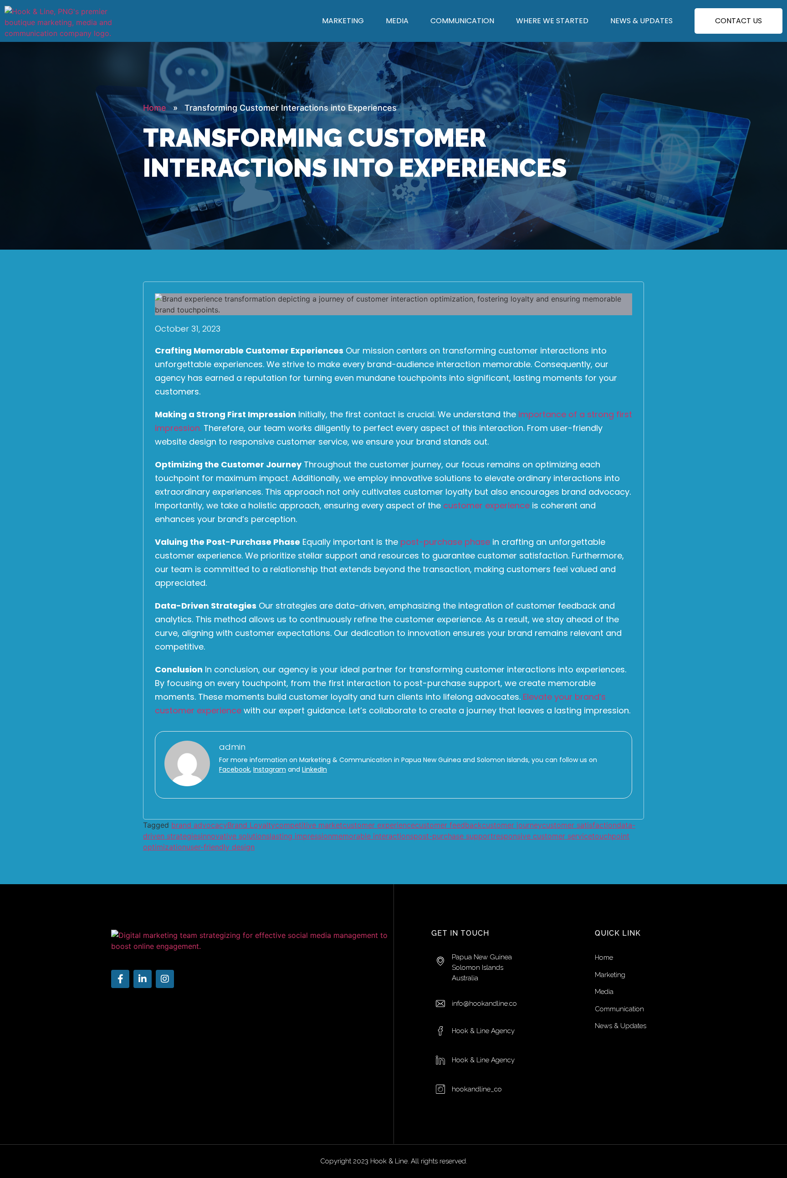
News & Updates (641, 20)
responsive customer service (542, 835)
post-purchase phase (445, 542)
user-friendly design (220, 846)
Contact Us (738, 20)
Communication (462, 20)
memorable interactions (373, 835)
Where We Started (552, 20)
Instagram (269, 769)
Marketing (343, 20)
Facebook (234, 769)
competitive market (308, 825)
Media (397, 20)
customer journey (512, 825)
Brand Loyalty (251, 825)
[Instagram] (165, 979)
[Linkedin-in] (142, 979)
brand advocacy (199, 825)
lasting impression (301, 835)
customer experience (486, 505)
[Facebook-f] (120, 979)
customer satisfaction (579, 825)
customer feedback (448, 825)
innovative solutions (235, 835)
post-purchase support (453, 835)
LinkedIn (314, 769)
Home (154, 108)
